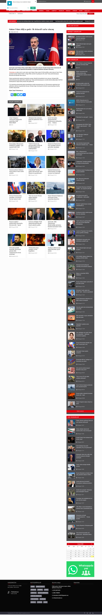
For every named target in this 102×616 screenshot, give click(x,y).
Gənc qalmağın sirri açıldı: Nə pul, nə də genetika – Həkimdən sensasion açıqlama (84, 334)
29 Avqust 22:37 (33, 123)
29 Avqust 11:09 (81, 328)
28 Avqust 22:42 (52, 253)
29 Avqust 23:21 (81, 88)
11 (75, 552)
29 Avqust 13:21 (81, 39)
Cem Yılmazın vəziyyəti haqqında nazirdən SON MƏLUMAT (15, 120)
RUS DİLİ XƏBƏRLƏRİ (43, 592)
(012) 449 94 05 (56, 590)
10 (70, 552)
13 (83, 552)
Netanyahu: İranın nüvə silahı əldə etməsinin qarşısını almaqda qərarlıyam (84, 456)
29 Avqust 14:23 (52, 149)
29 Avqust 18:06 (81, 113)
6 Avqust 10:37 (80, 503)
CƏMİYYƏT (54, 10)
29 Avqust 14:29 (33, 150)
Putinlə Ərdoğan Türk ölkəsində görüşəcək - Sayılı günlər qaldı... (35, 223)
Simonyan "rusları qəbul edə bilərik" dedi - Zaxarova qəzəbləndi (36, 171)
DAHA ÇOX (87, 10)
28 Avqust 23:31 (52, 228)
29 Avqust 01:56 (33, 227)
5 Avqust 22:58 (80, 460)
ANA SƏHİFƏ (12, 10)
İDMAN (18, 10)
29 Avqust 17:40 (81, 130)
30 (93, 556)
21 (86, 554)
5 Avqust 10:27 (80, 425)
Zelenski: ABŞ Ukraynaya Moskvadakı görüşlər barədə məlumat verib (54, 224)
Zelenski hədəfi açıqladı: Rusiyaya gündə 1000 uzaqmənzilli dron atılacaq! (15, 251)
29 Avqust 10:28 (14, 201)
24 (70, 556)
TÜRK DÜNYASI (34, 599)
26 (78, 556)
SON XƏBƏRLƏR (73, 59)
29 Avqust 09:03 (81, 406)
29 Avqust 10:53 (81, 338)
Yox (28, 8)
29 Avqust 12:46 (81, 278)
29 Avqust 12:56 (81, 269)
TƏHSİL (47, 10)
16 (93, 552)
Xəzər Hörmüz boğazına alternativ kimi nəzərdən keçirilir (55, 197)
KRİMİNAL (41, 10)
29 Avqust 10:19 (81, 355)
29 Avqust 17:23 (52, 124)
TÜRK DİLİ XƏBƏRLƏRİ (36, 596)
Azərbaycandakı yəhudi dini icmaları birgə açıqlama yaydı (34, 21)
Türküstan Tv (12, 13)
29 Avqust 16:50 (81, 166)
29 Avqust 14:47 (81, 217)
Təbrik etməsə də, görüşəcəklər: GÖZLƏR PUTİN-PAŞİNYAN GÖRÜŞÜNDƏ (35, 146)
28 (86, 556)
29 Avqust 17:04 (81, 157)
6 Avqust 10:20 (80, 469)
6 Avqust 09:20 (80, 528)
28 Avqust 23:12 (14, 256)
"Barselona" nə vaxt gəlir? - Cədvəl (84, 117)
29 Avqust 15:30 (81, 200)
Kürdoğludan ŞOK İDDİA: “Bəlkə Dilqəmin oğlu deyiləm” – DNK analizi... (83, 126)
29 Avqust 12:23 (33, 175)
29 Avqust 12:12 (52, 175)
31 (70, 558)
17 (70, 554)
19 (78, 554)
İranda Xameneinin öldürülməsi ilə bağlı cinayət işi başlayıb (54, 171)
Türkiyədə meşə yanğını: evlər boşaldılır (34, 249)
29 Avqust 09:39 (81, 372)
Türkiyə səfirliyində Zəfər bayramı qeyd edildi (54, 249)
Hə (33, 8)
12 (78, 552)
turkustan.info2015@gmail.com (60, 595)
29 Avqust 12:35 (14, 175)
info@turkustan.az (42, 1)
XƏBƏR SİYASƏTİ (26, 10)
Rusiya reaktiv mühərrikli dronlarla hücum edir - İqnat (15, 223)
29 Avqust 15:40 (14, 149)
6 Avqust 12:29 (80, 486)
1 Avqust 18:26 (80, 477)
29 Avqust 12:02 (81, 311)
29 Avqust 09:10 (52, 201)
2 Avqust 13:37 (80, 521)
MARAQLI (68, 10)
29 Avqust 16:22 (81, 183)
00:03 (78, 79)
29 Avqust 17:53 (81, 120)
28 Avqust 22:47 (33, 253)
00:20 (11, 124)
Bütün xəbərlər (80, 411)
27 (83, 556)
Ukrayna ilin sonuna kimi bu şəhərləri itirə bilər (61, 21)
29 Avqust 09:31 (33, 201)
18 (75, 554)
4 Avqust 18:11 (80, 494)
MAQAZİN (34, 10)
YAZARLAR (61, 10)
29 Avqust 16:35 (81, 174)
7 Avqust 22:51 (80, 442)
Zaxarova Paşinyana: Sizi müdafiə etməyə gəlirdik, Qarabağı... (54, 145)
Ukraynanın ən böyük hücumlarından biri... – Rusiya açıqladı (83, 517)
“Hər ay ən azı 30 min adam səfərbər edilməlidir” (35, 197)
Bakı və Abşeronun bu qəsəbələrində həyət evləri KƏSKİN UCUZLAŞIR (84, 153)
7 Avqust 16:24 (80, 511)
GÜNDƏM (75, 10)
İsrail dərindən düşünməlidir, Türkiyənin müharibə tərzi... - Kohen (55, 120)
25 (75, 556)
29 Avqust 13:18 (81, 261)
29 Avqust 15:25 (81, 208)
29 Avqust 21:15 (81, 105)
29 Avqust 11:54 (81, 47)
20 (83, 554)
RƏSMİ (80, 10)
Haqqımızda (87, 1)
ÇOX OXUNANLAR (73, 417)
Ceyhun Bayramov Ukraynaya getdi (84, 525)
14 (86, 552)
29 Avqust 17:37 (81, 139)
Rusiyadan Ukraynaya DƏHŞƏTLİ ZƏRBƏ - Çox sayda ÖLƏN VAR (16, 145)
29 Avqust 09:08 (14, 227)
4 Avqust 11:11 (80, 450)
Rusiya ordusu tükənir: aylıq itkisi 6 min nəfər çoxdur (16, 171)
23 (93, 554)
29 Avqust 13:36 (81, 244)
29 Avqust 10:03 (81, 364)
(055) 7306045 (56, 592)
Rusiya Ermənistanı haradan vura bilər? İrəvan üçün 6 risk (15, 197)
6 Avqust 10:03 (80, 537)
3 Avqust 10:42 (80, 433)
